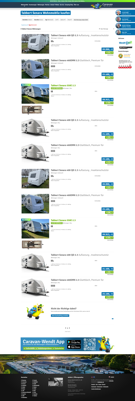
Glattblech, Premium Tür (77, 60)
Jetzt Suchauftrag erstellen (60, 315)
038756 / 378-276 (126, 14)
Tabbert (35, 395)
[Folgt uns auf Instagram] (92, 377)
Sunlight (35, 394)
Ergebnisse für (25, 25)
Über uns (76, 5)
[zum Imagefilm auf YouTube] (55, 386)
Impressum (93, 386)
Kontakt (93, 384)
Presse (99, 384)
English (112, 377)
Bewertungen (127, 57)
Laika (35, 388)
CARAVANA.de (101, 382)
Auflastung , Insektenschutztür (80, 35)
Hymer (35, 387)
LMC (23, 390)
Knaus (23, 388)
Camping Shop (69, 5)
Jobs (97, 384)
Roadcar (24, 394)
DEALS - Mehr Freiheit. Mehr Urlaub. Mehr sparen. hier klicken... (67, 1)
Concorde (24, 382)
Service (62, 5)
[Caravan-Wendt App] (67, 353)
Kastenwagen (33, 5)
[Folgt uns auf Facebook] (94, 377)
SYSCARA (111, 381)
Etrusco (24, 383)
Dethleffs (36, 382)
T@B (23, 395)
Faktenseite (105, 386)
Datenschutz (99, 386)
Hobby (23, 387)
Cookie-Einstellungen (96, 389)
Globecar (24, 385)
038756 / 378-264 (126, 27)
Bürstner (24, 380)
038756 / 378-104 (126, 33)
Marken (47, 5)
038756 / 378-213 (126, 20)
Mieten (57, 5)
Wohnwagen (40, 5)
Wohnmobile (24, 5)
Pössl (35, 392)
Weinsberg (24, 397)
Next (35, 390)
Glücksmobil (36, 385)
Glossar (103, 384)
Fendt (35, 383)
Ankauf (52, 5)
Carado (35, 380)
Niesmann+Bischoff (26, 392)
